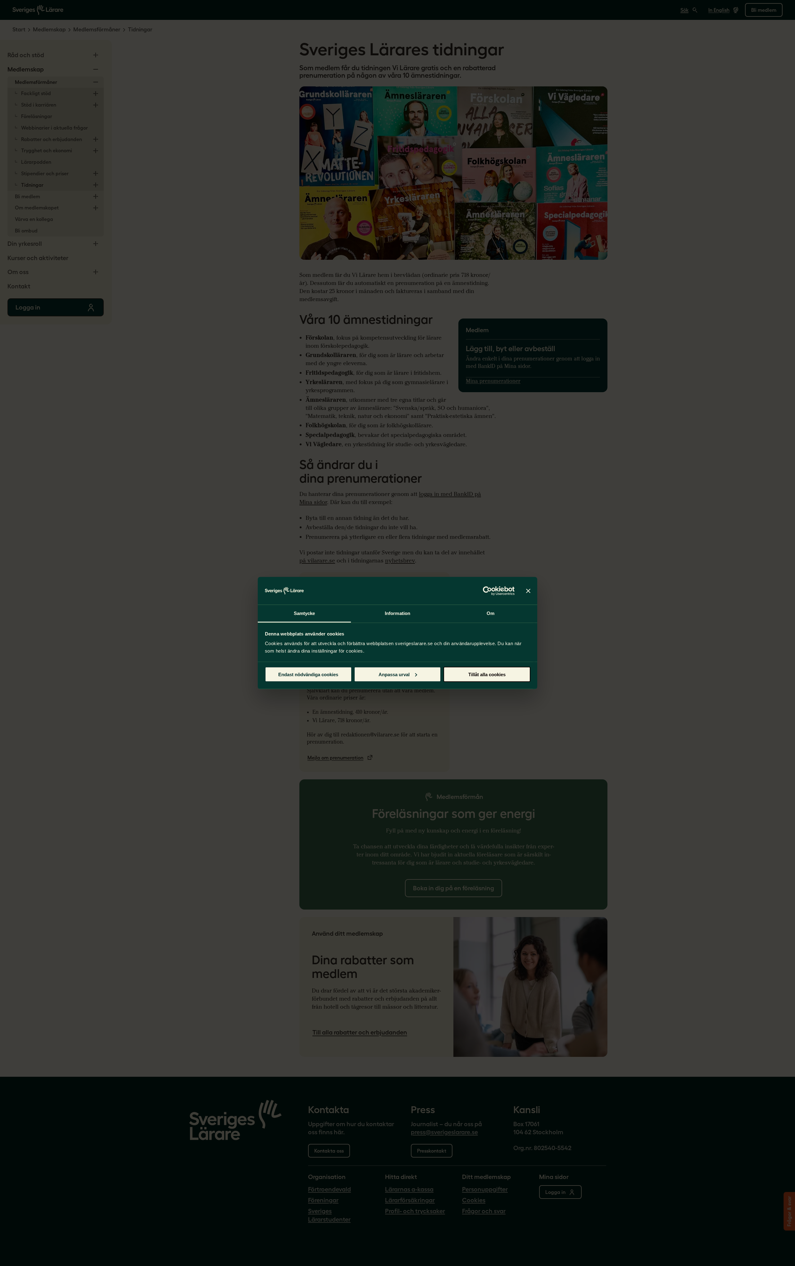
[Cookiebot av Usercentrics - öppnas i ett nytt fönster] (487, 590)
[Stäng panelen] (528, 591)
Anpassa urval (394, 674)
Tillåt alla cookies (487, 674)
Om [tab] (490, 613)
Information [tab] (397, 613)
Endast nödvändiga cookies (308, 674)
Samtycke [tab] (304, 613)
